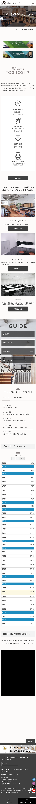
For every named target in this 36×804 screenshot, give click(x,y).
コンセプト (18, 178)
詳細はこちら (18, 228)
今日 (22, 458)
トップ (16, 29)
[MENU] (33, 2)
